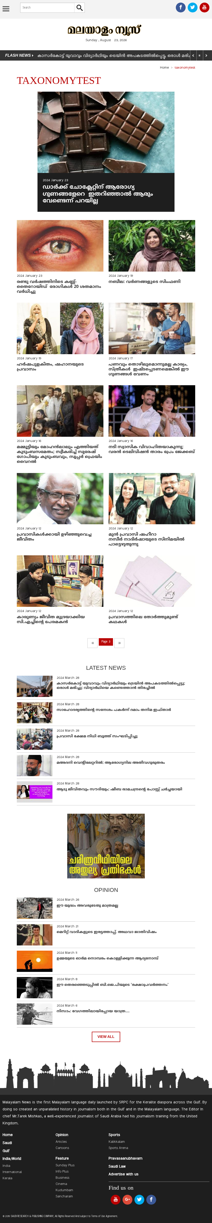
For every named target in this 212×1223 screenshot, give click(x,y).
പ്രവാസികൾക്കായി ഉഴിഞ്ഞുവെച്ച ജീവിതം (54, 537)
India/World (12, 1158)
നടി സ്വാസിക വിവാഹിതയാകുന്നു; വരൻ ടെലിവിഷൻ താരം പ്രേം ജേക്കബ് (152, 450)
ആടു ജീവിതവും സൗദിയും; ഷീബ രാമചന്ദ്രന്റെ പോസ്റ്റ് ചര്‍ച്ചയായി (119, 789)
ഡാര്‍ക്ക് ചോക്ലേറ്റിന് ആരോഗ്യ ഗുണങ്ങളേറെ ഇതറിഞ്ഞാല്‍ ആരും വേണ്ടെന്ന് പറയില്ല (98, 194)
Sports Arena (118, 1148)
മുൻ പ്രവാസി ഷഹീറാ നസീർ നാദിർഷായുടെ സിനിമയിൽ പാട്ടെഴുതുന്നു (146, 539)
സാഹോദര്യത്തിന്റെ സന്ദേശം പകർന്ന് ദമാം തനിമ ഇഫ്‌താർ (114, 710)
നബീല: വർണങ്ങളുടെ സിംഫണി (144, 282)
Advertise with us (124, 1174)
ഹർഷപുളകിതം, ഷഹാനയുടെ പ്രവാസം (50, 367)
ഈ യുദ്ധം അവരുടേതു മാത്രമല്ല (87, 906)
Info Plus (62, 1172)
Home (164, 68)
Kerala (7, 1178)
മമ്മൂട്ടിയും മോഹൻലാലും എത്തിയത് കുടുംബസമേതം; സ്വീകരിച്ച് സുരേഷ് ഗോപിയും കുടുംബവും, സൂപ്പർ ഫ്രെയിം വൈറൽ (59, 455)
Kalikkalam (117, 1142)
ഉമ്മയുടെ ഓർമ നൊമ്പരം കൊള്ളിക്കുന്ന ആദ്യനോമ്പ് (107, 958)
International (12, 1172)
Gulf (6, 1151)
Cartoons (62, 1148)
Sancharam (64, 1197)
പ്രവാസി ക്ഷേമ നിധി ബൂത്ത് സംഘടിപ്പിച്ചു (97, 736)
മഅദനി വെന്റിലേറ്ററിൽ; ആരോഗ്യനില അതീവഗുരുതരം (111, 763)
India (6, 1166)
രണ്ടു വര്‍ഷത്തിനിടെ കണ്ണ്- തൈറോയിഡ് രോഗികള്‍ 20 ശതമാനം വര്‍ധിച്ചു (59, 286)
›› (119, 643)
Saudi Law (117, 1166)
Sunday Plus (65, 1165)
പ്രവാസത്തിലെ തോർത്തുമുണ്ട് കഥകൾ (143, 620)
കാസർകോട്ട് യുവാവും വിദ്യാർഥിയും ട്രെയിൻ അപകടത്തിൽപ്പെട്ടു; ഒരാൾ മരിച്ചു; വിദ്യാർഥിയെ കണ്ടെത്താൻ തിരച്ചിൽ (121, 685)
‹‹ (93, 643)
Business (62, 1178)
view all (106, 1037)
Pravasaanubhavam (125, 1158)
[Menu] (6, 9)
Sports (114, 1135)
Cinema (61, 1184)
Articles (61, 1142)
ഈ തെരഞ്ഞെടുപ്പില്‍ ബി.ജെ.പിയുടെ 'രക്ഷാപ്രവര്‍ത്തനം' (113, 985)
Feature (62, 1158)
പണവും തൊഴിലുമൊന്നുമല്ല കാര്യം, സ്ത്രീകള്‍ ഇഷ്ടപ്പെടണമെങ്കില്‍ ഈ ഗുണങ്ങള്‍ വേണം (149, 369)
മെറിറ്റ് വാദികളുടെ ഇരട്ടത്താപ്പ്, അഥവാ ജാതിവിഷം (107, 932)
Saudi (7, 1143)
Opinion (62, 1135)
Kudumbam (64, 1190)
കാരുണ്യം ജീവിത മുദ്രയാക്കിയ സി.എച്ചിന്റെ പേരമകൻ (51, 620)
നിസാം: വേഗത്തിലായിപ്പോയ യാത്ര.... (93, 1011)
